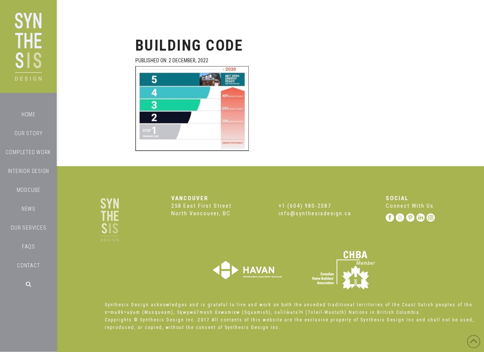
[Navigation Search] (28, 284)
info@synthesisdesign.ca (315, 213)
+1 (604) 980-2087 (305, 205)
